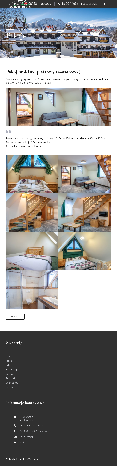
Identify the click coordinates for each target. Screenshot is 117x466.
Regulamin (11, 378)
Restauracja (12, 370)
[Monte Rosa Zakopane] (32, 174)
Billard (9, 365)
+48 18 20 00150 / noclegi (31, 425)
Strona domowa (20, 49)
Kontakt (10, 387)
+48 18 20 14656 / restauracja (33, 431)
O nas (9, 356)
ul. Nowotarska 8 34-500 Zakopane (27, 419)
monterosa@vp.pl (26, 436)
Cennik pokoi (12, 383)
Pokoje (40, 49)
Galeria (9, 374)
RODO (21, 442)
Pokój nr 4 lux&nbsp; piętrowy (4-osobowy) (74, 49)
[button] (15, 317)
